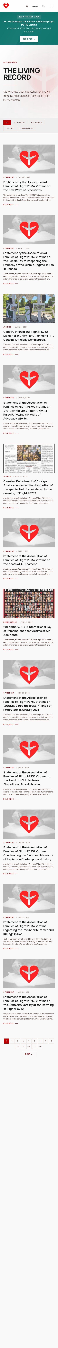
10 (18, 1047)
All (7, 122)
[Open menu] (52, 6)
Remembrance (26, 128)
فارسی (35, 6)
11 (23, 1047)
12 (29, 1047)
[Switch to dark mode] (44, 6)
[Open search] (27, 6)
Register (30, 39)
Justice (10, 128)
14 (40, 1047)
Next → (29, 1054)
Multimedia (36, 123)
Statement (19, 123)
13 (35, 1047)
